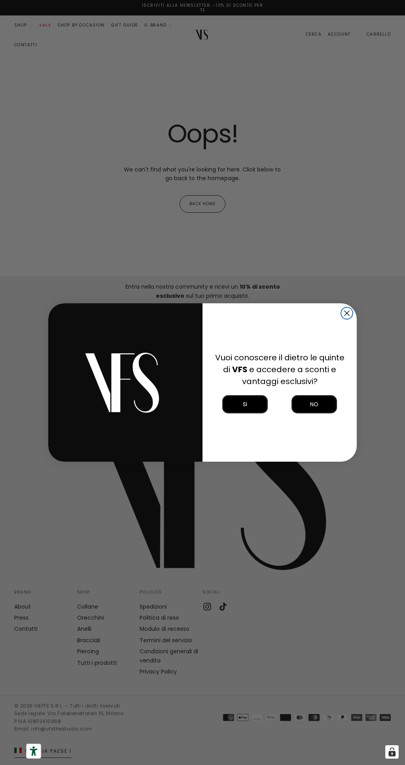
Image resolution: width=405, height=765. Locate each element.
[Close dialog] (347, 313)
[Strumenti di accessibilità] (33, 751)
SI (245, 404)
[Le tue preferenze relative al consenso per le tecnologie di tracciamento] (392, 752)
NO (314, 404)
